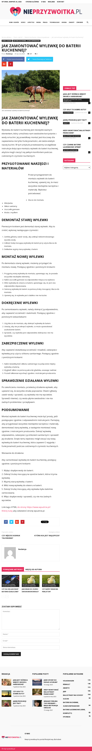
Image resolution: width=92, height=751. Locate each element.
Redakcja (9, 54)
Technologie (54, 22)
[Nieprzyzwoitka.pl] (46, 11)
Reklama (51, 2)
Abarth (66, 123)
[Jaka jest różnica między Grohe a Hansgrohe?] (6, 682)
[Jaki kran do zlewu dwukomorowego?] (30, 581)
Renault (66, 684)
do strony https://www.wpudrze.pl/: (34, 507)
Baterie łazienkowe (71, 150)
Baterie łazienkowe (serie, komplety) (73, 100)
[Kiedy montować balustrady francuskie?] (37, 692)
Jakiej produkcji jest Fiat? (75, 120)
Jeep (64, 691)
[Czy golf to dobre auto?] (6, 693)
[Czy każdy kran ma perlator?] (51, 581)
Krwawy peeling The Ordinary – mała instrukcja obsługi (51, 704)
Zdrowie (79, 22)
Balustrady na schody (72, 136)
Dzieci (23, 22)
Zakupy (71, 22)
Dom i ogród (14, 22)
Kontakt (60, 2)
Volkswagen (68, 113)
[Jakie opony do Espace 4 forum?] (37, 682)
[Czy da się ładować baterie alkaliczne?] (10, 581)
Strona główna (32, 2)
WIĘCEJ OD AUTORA (33, 569)
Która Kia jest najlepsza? (47, 535)
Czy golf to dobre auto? (74, 109)
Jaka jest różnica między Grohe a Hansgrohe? (74, 95)
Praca (45, 22)
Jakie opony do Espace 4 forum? (51, 681)
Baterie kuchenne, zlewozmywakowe (27, 41)
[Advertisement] (46, 30)
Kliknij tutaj (7, 510)
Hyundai (66, 717)
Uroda (64, 22)
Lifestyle (31, 22)
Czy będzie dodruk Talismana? (11, 536)
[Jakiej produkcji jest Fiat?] (6, 703)
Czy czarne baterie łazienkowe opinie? (72, 145)
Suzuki (66, 699)
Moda (38, 22)
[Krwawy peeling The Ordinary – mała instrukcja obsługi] (37, 703)
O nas (43, 2)
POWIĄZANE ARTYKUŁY (13, 569)
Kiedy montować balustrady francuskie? (51, 692)
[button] (87, 22)
